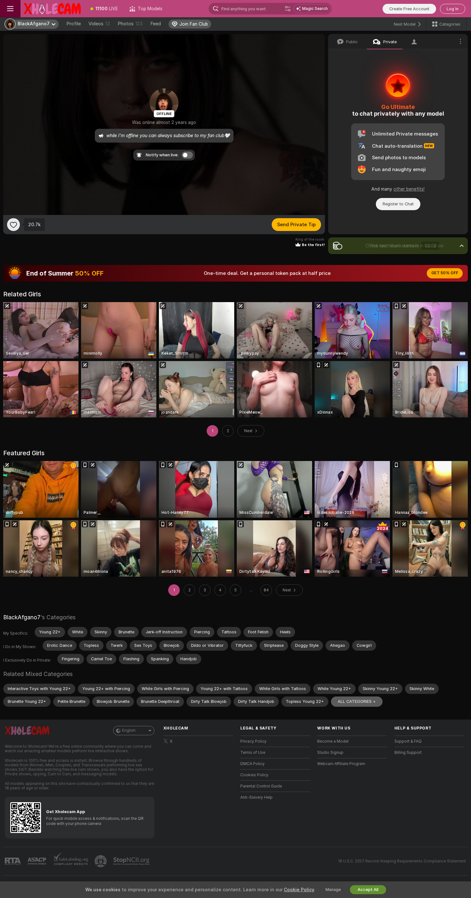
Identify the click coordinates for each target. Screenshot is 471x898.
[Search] (287, 8)
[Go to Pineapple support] (101, 861)
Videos (99, 24)
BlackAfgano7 (21, 617)
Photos (130, 24)
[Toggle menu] (10, 8)
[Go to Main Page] (53, 8)
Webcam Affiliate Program (341, 764)
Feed (155, 24)
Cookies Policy (254, 775)
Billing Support (408, 752)
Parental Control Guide (261, 786)
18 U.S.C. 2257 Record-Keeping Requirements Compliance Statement (402, 861)
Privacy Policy (253, 741)
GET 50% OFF (444, 273)
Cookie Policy (299, 889)
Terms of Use (252, 752)
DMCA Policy (252, 764)
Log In (453, 8)
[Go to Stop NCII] (132, 861)
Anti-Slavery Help (256, 797)
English (129, 730)
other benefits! (409, 189)
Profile (73, 24)
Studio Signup (330, 752)
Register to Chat (398, 204)
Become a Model (333, 741)
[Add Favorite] (13, 224)
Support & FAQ (408, 741)
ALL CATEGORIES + (357, 701)
